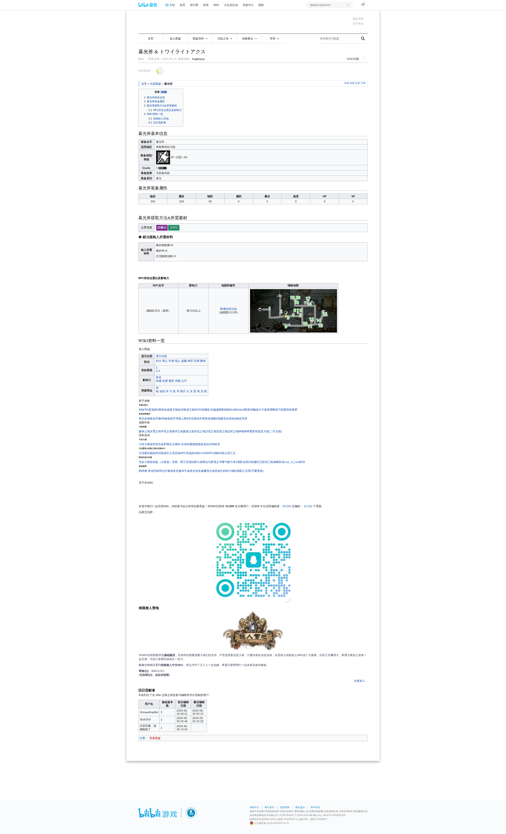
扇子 (183, 391)
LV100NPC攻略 (209, 453)
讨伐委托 (144, 453)
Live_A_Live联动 (294, 462)
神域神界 (243, 431)
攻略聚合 (248, 38)
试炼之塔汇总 (227, 453)
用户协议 (315, 807)
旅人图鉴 (175, 38)
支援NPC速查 (184, 470)
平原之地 (166, 431)
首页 (182, 5)
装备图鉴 (154, 738)
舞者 (203, 360)
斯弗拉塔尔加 (228, 308)
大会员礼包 (231, 5)
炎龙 (203, 444)
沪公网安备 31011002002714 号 (271, 823)
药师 (196, 360)
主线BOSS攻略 (198, 409)
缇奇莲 (154, 444)
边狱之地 (232, 431)
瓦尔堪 (173, 444)
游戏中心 (254, 807)
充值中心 (248, 5)
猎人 (177, 360)
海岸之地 (177, 431)
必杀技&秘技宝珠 (236, 418)
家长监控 (300, 807)
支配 (177, 380)
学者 (171, 360)
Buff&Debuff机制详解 (243, 409)
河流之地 (199, 431)
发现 (206, 5)
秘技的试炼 (157, 453)
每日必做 (144, 418)
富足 (158, 377)
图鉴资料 (199, 38)
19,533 (286, 506)
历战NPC (180, 453)
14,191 (308, 506)
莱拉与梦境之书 (212, 462)
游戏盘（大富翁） (161, 462)
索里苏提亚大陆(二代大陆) (265, 431)
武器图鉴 (155, 83)
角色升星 (199, 418)
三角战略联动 (276, 462)
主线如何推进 (180, 409)
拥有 (171, 380)
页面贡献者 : (144, 70)
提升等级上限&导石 (182, 418)
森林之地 (144, 431)
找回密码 (285, 807)
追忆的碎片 (224, 470)
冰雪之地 (155, 431)
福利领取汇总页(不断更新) (247, 470)
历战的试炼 (193, 453)
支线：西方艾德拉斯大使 (187, 462)
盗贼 (184, 360)
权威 (158, 380)
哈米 (217, 444)
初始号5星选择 (148, 409)
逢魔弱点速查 (209, 470)
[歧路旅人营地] (253, 631)
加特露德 (189, 444)
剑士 (158, 360)
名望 (165, 380)
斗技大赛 (144, 444)
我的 (261, 5)
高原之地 (221, 431)
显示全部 (161, 356)
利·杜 (180, 444)
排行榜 (194, 5)
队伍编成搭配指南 (219, 409)
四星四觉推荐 (289, 409)
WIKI (216, 5)
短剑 (162, 391)
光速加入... (360, 680)
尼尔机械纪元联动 (256, 462)
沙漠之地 (210, 431)
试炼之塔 (223, 38)
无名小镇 (144, 462)
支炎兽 (197, 470)
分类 (142, 738)
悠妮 (198, 444)
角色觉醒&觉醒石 (215, 418)
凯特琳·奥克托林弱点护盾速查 (157, 470)
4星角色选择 (164, 409)
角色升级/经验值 (160, 418)
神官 (190, 360)
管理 (273, 38)
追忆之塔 (169, 453)
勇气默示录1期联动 (233, 462)
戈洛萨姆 (163, 444)
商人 (165, 360)
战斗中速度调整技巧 (268, 409)
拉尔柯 (210, 444)
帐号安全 (269, 807)
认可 (184, 380)
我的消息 (358, 18)
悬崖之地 (188, 431)
